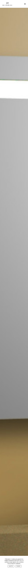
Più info (18, 566)
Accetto (11, 566)
